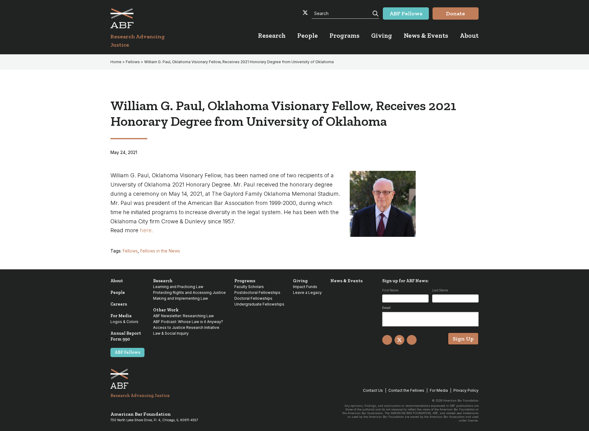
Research (162, 280)
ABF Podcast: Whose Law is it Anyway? (188, 321)
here (146, 230)
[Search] (375, 13)
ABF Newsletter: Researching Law (183, 316)
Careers (118, 304)
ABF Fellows (127, 352)
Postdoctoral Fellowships (257, 292)
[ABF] (144, 18)
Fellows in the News (160, 250)
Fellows (130, 250)
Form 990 (120, 339)
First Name (390, 290)
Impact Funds (305, 286)
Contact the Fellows (406, 390)
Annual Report (125, 333)
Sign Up (463, 338)
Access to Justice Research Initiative (186, 327)
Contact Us (373, 390)
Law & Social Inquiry (171, 333)
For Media (121, 315)
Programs (244, 280)
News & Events (346, 280)
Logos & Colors (124, 321)
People (117, 292)
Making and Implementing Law (180, 298)
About (116, 280)
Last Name (440, 290)
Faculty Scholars (249, 286)
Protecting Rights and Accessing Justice (189, 292)
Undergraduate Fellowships (259, 304)
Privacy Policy (466, 390)
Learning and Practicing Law (178, 286)
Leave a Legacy (307, 292)
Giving (300, 280)
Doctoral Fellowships (253, 298)
